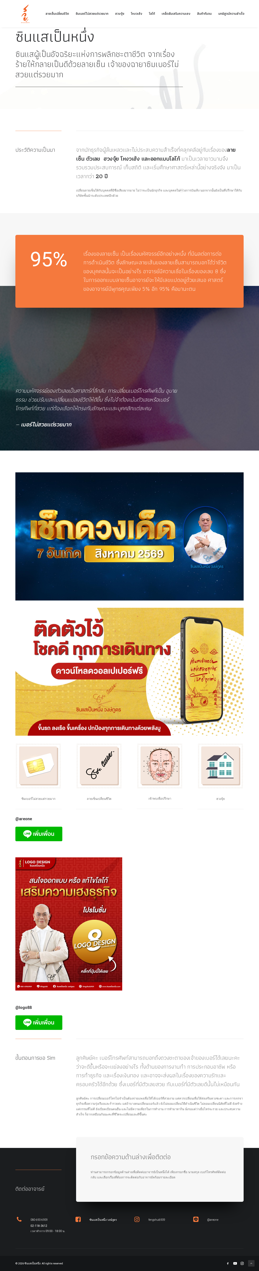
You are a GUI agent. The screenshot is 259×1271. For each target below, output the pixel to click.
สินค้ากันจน (204, 13)
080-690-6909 (39, 1219)
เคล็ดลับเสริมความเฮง (176, 13)
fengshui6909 (156, 1219)
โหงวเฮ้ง (136, 13)
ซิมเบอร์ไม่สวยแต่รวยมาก (92, 13)
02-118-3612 (39, 1225)
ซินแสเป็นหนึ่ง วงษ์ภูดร (103, 1219)
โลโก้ (152, 13)
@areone (212, 1219)
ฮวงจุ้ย (119, 13)
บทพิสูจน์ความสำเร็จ (231, 13)
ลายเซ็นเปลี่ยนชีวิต (57, 13)
